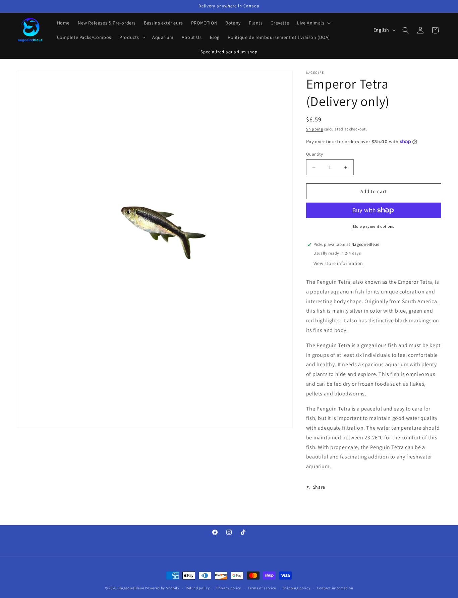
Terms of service (262, 588)
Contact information (335, 588)
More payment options (373, 226)
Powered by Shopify (162, 588)
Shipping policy (296, 588)
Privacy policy (228, 588)
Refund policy (198, 588)
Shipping (314, 128)
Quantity (314, 154)
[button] (313, 23)
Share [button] (319, 487)
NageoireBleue (131, 588)
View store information (338, 263)
